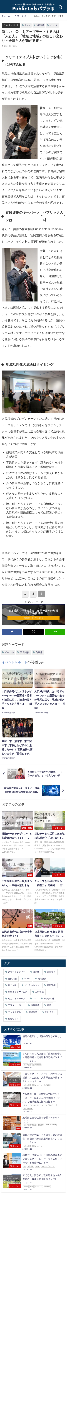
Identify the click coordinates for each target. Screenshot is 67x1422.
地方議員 (42, 979)
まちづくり (50, 1012)
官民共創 (12, 979)
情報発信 (35, 1005)
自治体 (28, 25)
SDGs (27, 979)
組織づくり (13, 1019)
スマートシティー (16, 972)
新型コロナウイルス (17, 992)
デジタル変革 (14, 1012)
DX (34, 998)
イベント (54, 25)
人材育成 (39, 992)
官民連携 (40, 25)
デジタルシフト (31, 985)
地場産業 (33, 1012)
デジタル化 (49, 998)
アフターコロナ (15, 1005)
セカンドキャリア (16, 998)
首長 (49, 1005)
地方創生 (12, 985)
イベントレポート (11, 25)
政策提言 (51, 972)
